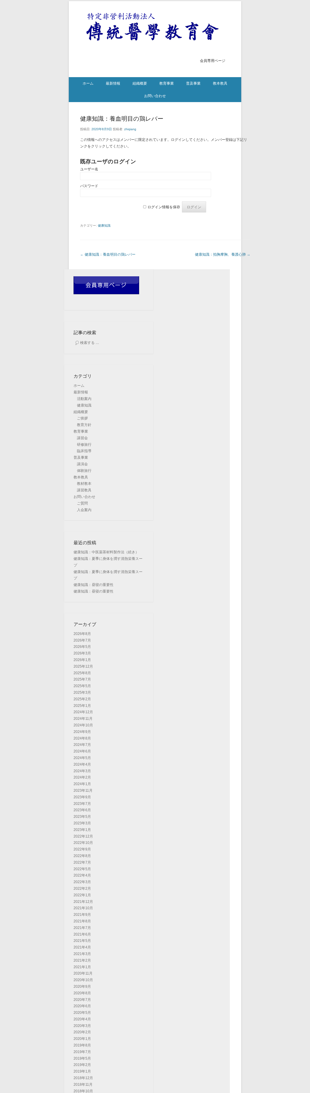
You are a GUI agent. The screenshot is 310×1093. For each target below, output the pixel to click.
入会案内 (84, 510)
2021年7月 (82, 928)
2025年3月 (82, 692)
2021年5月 (82, 941)
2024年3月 (82, 771)
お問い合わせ (155, 96)
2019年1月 (82, 1071)
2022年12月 (83, 836)
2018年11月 (83, 1084)
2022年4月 (82, 875)
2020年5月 (82, 1013)
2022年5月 (82, 869)
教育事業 (166, 83)
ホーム (88, 83)
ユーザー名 (89, 169)
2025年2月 (82, 699)
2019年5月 (82, 1058)
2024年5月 (82, 758)
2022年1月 (82, 895)
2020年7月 (82, 1000)
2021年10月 (83, 908)
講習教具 (84, 490)
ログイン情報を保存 (164, 207)
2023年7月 (82, 804)
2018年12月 (83, 1078)
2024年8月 (82, 738)
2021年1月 (82, 967)
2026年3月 (82, 653)
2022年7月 (82, 862)
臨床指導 (84, 451)
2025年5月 (82, 686)
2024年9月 (82, 732)
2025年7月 (82, 679)
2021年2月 (82, 960)
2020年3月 (82, 1026)
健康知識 (104, 225)
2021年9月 (82, 915)
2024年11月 (83, 718)
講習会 (82, 438)
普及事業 (193, 83)
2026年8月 (82, 634)
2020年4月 (82, 1019)
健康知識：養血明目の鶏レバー (121, 118)
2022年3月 (82, 882)
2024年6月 (82, 751)
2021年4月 (82, 947)
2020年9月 (82, 986)
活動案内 (84, 399)
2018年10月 (83, 1091)
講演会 (82, 464)
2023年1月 (82, 830)
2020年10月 (83, 980)
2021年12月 (83, 902)
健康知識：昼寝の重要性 (93, 585)
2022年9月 (82, 849)
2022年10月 (83, 843)
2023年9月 (82, 797)
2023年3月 (82, 823)
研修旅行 (84, 444)
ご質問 (82, 503)
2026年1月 (82, 660)
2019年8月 (82, 1045)
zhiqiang (130, 129)
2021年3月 (82, 954)
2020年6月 (82, 1006)
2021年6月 (82, 934)
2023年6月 (82, 810)
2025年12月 (83, 666)
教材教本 (84, 483)
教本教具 (220, 83)
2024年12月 (83, 712)
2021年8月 (82, 921)
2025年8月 (82, 673)
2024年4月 (82, 764)
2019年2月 (82, 1065)
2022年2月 (82, 888)
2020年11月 (83, 973)
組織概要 (140, 83)
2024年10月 (83, 725)
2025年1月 (82, 706)
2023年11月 (83, 790)
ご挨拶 (82, 418)
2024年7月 (82, 745)
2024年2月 (82, 777)
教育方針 (84, 425)
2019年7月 (82, 1052)
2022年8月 (82, 856)
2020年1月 (82, 1039)
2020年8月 (82, 993)
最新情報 (113, 83)
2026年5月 (82, 647)
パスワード (89, 186)
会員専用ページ (212, 61)
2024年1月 (82, 784)
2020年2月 (82, 1032)
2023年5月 (82, 817)
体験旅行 (84, 471)
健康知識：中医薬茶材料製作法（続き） (106, 552)
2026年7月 (82, 640)
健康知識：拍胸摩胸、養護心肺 (222, 254)
